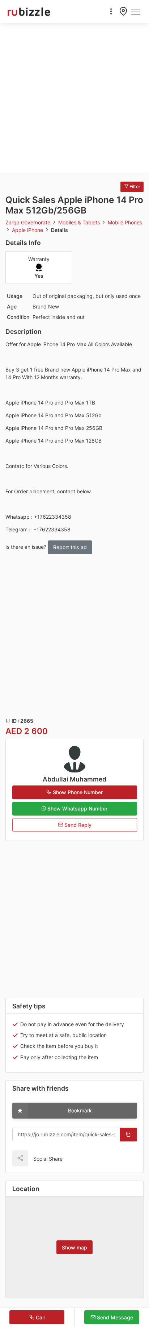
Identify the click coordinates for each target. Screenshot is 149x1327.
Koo (83, 1158)
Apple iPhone (28, 230)
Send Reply (77, 825)
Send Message (114, 1317)
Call (39, 1317)
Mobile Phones (125, 222)
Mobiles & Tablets (79, 222)
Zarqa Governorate (28, 222)
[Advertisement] (74, 98)
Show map (74, 1247)
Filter (134, 186)
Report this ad (70, 547)
